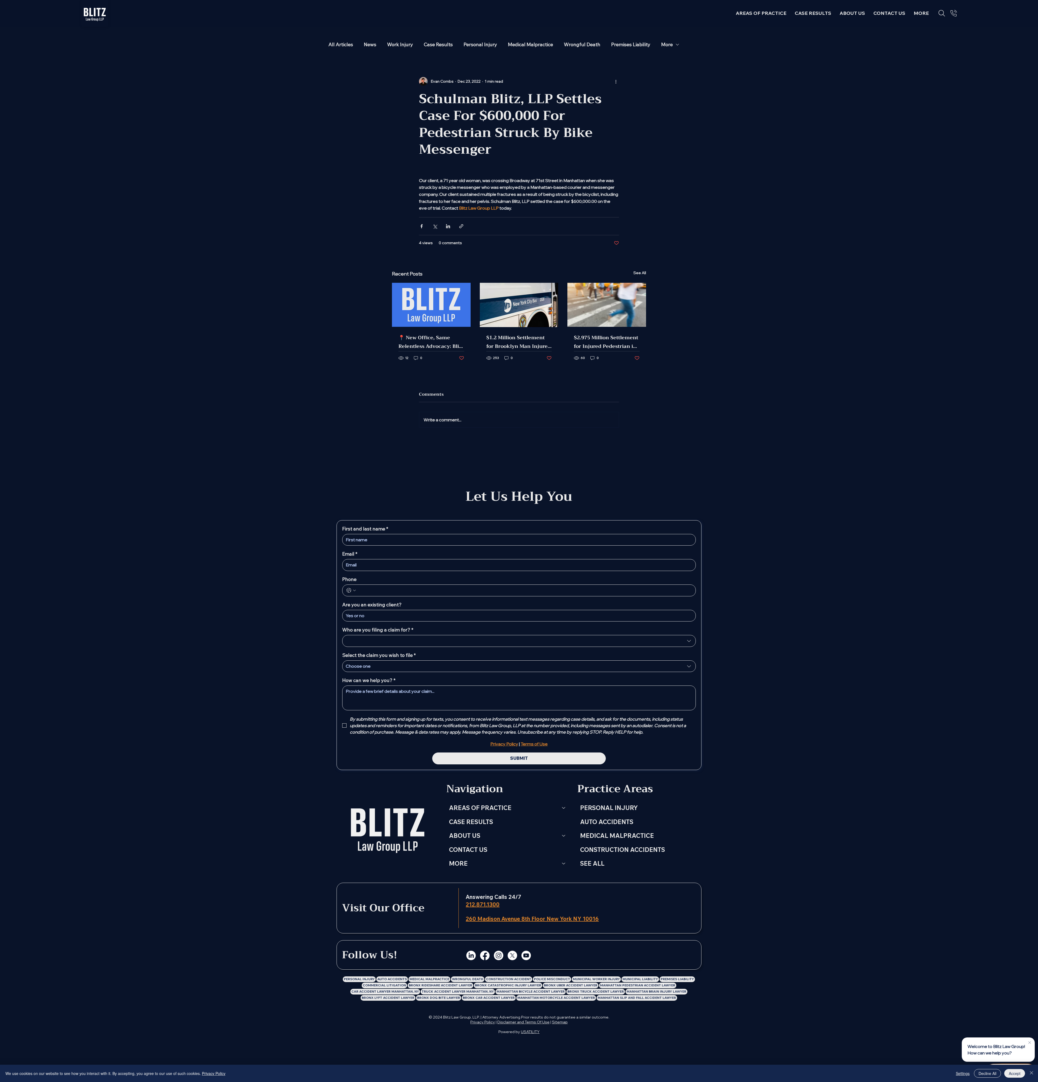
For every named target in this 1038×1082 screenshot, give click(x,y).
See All (639, 272)
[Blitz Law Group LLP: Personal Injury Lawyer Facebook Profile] (485, 955)
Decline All (987, 1073)
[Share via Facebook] (421, 226)
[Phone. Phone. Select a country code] (351, 590)
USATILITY (530, 1031)
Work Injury (400, 45)
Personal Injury (480, 45)
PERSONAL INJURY (609, 808)
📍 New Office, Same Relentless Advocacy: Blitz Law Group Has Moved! (430, 342)
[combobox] (519, 641)
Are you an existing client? (372, 605)
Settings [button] (963, 1073)
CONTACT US (468, 849)
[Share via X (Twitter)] (434, 226)
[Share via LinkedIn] (448, 226)
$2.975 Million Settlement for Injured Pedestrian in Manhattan (606, 342)
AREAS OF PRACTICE (480, 808)
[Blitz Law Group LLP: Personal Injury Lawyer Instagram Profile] (498, 955)
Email (349, 554)
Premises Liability (630, 45)
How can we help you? (368, 680)
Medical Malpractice (530, 45)
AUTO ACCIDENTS (606, 822)
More (667, 45)
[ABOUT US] (564, 836)
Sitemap (560, 1022)
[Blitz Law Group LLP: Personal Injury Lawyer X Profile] (512, 955)
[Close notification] (1029, 1042)
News (370, 45)
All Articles (340, 45)
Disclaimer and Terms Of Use (523, 1022)
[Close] (1031, 1073)
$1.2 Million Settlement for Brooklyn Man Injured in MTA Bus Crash (518, 342)
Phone (349, 579)
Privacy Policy (482, 1022)
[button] (921, 13)
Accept (1014, 1073)
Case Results (438, 45)
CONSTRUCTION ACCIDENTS (622, 849)
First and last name (365, 529)
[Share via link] (461, 226)
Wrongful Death (582, 45)
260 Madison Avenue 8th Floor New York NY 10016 (532, 918)
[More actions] (616, 81)
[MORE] (564, 863)
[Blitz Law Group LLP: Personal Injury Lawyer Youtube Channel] (526, 955)
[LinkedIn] (471, 955)
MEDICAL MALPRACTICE (617, 835)
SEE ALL (592, 863)
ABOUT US (464, 835)
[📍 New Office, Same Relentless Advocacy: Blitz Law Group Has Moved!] (431, 305)
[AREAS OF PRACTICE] (564, 808)
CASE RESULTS (471, 822)
